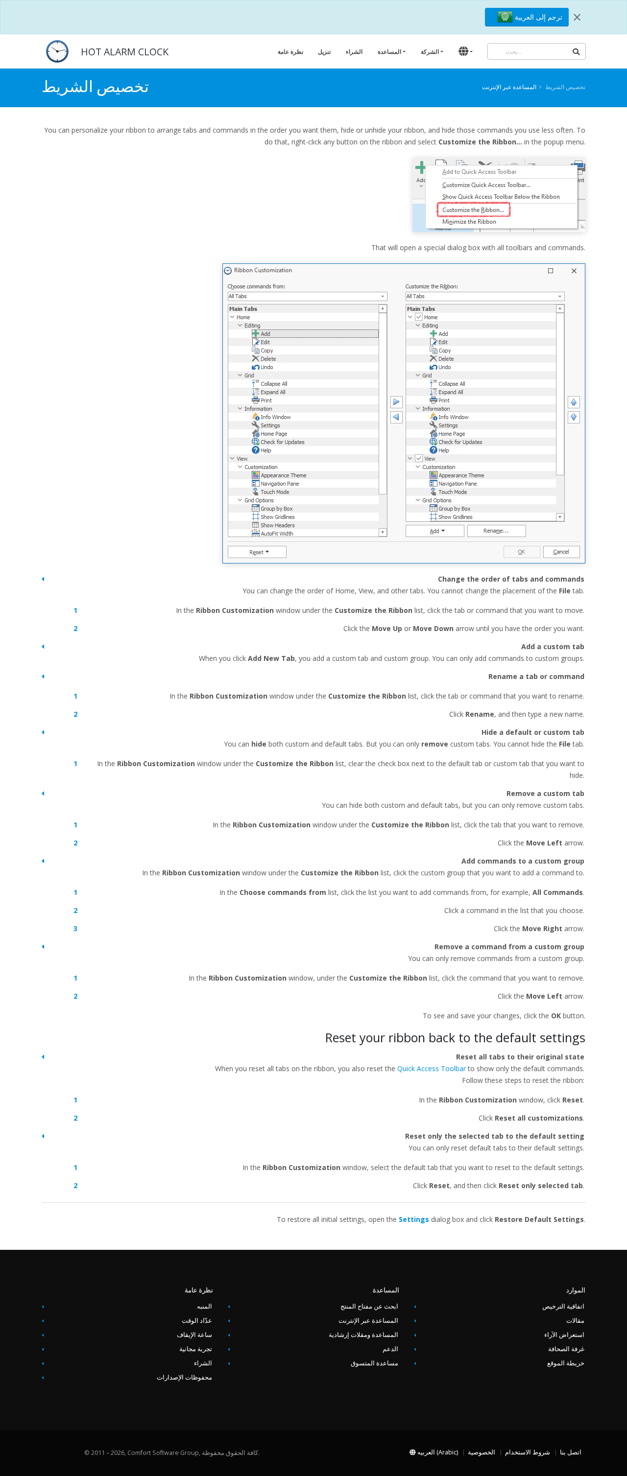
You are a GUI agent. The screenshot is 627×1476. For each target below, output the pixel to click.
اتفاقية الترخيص (563, 1306)
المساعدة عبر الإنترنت (509, 87)
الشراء (354, 51)
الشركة (430, 51)
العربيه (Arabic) (437, 1452)
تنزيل (324, 51)
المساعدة (389, 51)
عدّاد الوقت (197, 1320)
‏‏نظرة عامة (290, 51)
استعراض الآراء (564, 1335)
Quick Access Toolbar (431, 1068)
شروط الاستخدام (527, 1452)
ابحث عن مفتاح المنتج (369, 1306)
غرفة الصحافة (566, 1349)
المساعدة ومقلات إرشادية (363, 1335)
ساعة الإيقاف (194, 1335)
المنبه (204, 1306)
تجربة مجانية (195, 1349)
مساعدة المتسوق (374, 1363)
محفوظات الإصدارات (184, 1377)
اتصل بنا (570, 1452)
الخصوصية (481, 1452)
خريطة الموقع (565, 1363)
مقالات (575, 1320)
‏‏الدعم (390, 1349)
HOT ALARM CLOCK (125, 51)
